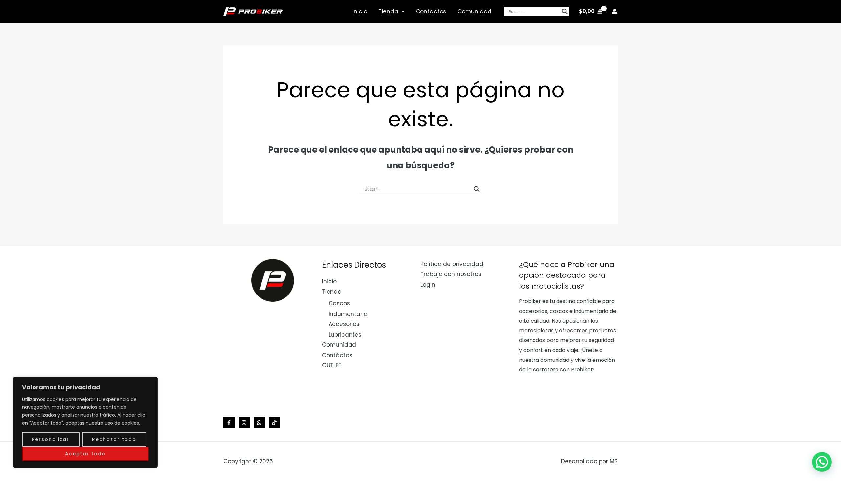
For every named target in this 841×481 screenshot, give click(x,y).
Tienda (388, 11)
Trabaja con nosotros (450, 274)
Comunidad (474, 11)
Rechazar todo (114, 439)
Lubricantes (345, 335)
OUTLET (332, 365)
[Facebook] (229, 422)
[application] (401, 11)
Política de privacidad (451, 264)
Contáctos (337, 355)
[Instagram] (244, 422)
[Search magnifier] (564, 11)
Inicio (359, 11)
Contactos (431, 11)
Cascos (339, 303)
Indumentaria (348, 314)
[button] (822, 462)
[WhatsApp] (259, 422)
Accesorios (344, 324)
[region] (85, 422)
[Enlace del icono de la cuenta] (615, 11)
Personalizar (50, 439)
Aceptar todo (85, 453)
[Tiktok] (274, 422)
